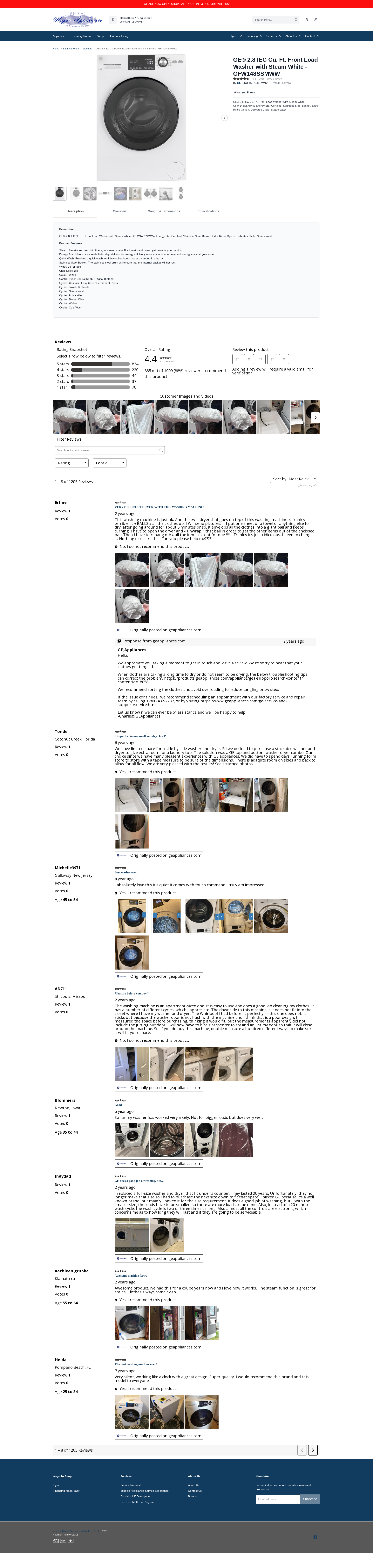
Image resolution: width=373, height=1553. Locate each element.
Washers (87, 48)
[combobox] (275, 20)
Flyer (56, 1485)
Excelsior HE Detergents (135, 1496)
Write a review (274, 79)
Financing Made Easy (66, 1490)
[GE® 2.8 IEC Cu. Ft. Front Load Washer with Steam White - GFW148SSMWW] (141, 117)
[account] (316, 20)
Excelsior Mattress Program (137, 1502)
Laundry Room (71, 48)
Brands (192, 1496)
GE (239, 82)
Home (56, 48)
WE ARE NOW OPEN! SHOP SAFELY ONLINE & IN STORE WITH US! (187, 3)
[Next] (224, 118)
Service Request (130, 1485)
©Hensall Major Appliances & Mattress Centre (77, 1531)
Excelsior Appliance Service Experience (144, 1490)
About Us (193, 1485)
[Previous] (58, 118)
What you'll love (244, 92)
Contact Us (195, 1490)
